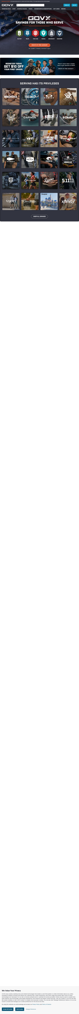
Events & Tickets (22, 9)
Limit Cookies (20, 1009)
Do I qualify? (32, 48)
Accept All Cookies (7, 1009)
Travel (30, 9)
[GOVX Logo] (7, 5)
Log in (48, 48)
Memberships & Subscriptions (43, 9)
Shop (13, 9)
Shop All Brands (39, 216)
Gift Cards (56, 9)
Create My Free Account (40, 45)
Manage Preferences (31, 1009)
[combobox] (30, 5)
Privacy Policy (36, 1004)
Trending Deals (6, 9)
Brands (63, 9)
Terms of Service (46, 1004)
